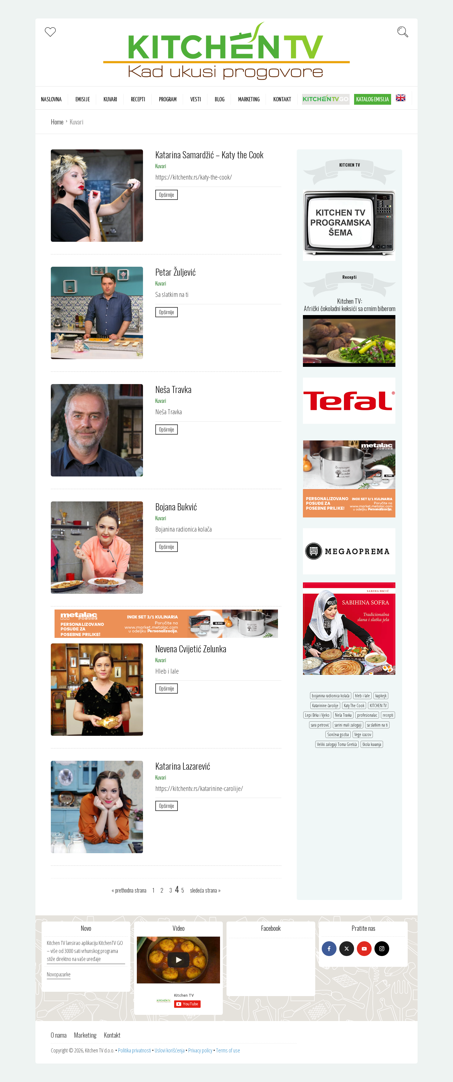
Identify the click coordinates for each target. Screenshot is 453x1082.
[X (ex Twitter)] (346, 948)
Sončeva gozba (338, 734)
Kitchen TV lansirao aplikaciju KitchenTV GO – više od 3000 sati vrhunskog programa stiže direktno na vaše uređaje (85, 950)
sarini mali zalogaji (348, 725)
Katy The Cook (354, 705)
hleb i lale (362, 696)
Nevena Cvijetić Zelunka (190, 648)
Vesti (195, 100)
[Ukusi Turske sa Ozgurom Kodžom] (178, 960)
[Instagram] (381, 948)
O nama (59, 1034)
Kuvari (110, 100)
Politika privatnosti (134, 1050)
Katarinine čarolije (325, 705)
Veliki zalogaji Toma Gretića (337, 744)
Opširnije (166, 194)
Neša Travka (173, 389)
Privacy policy (200, 1050)
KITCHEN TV (378, 705)
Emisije (83, 100)
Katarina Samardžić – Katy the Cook (209, 154)
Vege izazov (362, 734)
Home (57, 121)
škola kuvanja (371, 744)
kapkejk (380, 696)
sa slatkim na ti (377, 725)
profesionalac (367, 715)
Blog (219, 100)
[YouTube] (364, 948)
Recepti (138, 100)
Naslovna (51, 100)
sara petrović (320, 725)
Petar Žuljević (175, 271)
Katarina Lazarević (182, 766)
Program (168, 100)
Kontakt (282, 100)
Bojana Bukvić (176, 506)
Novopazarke (59, 974)
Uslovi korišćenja (170, 1050)
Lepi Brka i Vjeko (317, 715)
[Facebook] (329, 948)
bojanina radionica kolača (330, 696)
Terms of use (228, 1050)
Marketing (248, 100)
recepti (388, 715)
